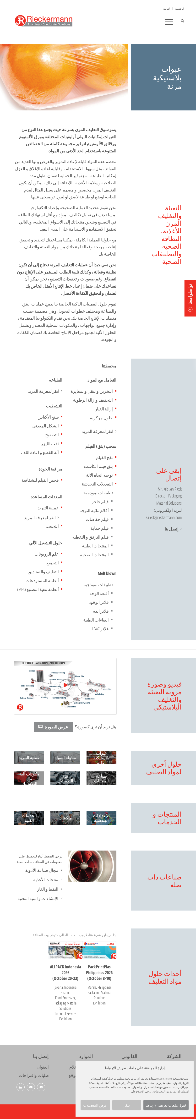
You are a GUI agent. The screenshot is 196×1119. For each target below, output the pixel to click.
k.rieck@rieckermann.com (164, 517)
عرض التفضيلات (95, 1105)
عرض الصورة (56, 727)
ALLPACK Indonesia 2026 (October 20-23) (65, 972)
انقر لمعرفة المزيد (97, 431)
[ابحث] (180, 21)
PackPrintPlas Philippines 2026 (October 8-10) (99, 972)
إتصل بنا (172, 529)
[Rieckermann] (49, 21)
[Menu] (170, 21)
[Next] (105, 866)
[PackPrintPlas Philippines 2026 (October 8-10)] (99, 950)
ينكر (127, 1105)
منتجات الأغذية (45, 879)
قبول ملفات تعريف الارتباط (166, 1105)
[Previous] (79, 866)
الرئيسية (179, 8)
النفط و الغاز (47, 889)
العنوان (43, 1067)
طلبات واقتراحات (34, 1075)
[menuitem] (178, 8)
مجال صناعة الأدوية (41, 870)
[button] (190, 298)
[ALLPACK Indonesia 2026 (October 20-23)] (65, 950)
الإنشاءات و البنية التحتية (37, 898)
